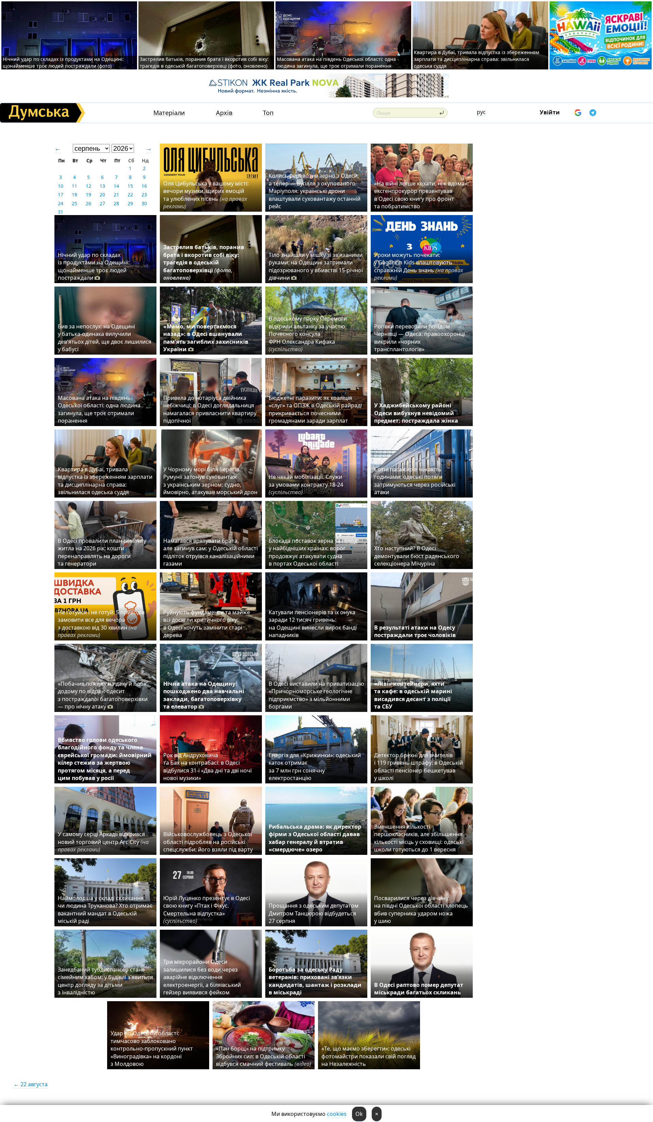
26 (88, 203)
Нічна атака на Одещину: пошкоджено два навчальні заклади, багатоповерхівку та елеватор (203, 695)
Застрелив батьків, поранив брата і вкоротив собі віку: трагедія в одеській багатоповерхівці (203, 262)
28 (116, 203)
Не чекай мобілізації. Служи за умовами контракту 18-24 (306, 484)
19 (88, 194)
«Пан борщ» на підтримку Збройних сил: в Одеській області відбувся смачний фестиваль (263, 1056)
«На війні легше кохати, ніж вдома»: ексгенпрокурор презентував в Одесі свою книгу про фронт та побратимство (421, 195)
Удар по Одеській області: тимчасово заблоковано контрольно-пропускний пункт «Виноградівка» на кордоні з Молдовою (152, 1048)
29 (130, 203)
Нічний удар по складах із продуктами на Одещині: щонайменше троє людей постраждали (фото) (63, 62)
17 (60, 194)
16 (144, 186)
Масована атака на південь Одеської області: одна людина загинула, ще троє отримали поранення (336, 62)
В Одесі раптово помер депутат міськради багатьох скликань (418, 988)
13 (102, 186)
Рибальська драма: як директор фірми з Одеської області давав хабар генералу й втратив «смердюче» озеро (315, 838)
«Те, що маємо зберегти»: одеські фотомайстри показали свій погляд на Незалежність (368, 1056)
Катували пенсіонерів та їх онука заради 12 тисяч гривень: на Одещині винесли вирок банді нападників (313, 623)
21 (116, 194)
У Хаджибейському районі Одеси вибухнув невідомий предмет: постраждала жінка (416, 413)
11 (74, 186)
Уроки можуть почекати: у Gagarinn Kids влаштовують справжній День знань (418, 266)
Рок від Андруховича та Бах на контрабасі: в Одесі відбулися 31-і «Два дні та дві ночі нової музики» (207, 766)
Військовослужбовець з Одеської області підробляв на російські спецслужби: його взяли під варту (208, 841)
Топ (268, 113)
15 (130, 186)
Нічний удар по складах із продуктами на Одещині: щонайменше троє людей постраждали (94, 266)
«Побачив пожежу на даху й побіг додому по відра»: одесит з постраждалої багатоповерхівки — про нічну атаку (103, 695)
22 (130, 194)
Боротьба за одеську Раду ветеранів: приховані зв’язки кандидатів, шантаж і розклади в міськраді (315, 981)
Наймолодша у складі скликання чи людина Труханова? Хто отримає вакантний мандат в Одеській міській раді (105, 909)
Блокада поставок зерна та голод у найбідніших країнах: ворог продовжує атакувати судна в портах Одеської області (313, 552)
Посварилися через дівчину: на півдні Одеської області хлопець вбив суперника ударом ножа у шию (421, 909)
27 (102, 203)
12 (88, 186)
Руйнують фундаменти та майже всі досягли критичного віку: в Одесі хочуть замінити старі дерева (206, 623)
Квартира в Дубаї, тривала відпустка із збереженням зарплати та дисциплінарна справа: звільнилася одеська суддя (476, 59)
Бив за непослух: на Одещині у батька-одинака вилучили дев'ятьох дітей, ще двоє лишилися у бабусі (104, 338)
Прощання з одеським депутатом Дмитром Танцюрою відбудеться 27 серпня (313, 913)
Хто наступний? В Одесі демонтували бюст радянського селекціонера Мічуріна (416, 555)
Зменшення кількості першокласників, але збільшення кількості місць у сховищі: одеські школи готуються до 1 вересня (419, 838)
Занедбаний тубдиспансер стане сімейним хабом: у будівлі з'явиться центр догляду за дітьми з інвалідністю (105, 981)
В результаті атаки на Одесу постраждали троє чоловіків (415, 631)
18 (74, 194)
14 (116, 186)
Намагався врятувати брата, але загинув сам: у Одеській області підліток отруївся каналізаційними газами (210, 552)
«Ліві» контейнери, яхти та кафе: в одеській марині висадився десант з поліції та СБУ (413, 695)
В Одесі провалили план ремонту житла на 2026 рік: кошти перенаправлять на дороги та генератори (102, 552)
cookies (337, 1114)
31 (60, 212)
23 (144, 194)
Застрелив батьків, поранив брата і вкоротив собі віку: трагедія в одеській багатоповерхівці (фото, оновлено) (204, 62)
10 (60, 186)
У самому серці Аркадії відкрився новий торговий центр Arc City (103, 841)
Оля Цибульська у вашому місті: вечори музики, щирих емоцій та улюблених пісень (206, 195)
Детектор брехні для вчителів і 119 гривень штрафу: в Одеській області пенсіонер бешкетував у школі (418, 766)
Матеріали (169, 113)
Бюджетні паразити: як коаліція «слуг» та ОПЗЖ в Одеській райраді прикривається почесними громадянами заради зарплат (315, 409)
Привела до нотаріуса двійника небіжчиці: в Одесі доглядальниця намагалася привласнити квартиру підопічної (209, 409)
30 (144, 203)
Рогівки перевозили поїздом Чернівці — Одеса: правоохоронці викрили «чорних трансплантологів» (419, 338)
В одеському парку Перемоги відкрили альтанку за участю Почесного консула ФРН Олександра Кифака (308, 334)
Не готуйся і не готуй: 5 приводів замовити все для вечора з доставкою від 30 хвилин (101, 623)
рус (481, 112)
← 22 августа (31, 1084)
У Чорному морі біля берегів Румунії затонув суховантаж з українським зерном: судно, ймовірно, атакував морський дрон (210, 481)
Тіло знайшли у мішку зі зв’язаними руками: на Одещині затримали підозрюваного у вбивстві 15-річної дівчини (316, 266)
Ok (359, 1114)
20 (102, 194)
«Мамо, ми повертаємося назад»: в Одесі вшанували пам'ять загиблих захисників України (205, 338)
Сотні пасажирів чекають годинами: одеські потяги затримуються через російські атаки (414, 481)
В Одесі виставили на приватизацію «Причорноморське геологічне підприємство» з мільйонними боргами (316, 695)
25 (74, 203)
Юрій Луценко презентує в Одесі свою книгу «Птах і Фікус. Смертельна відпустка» (206, 909)
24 (60, 203)
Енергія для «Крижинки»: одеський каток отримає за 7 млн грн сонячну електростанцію (315, 766)
